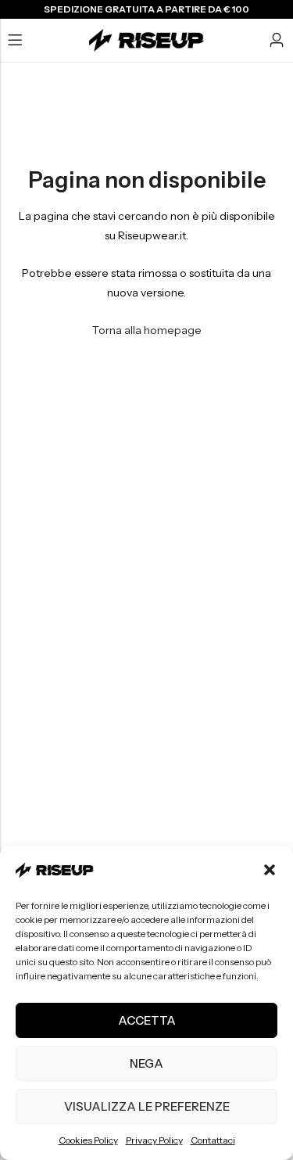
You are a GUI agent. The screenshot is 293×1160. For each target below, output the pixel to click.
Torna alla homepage (147, 330)
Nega (146, 1063)
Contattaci (213, 1140)
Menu (15, 40)
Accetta (147, 1020)
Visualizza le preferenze (147, 1106)
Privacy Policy (154, 1140)
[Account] (276, 40)
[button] (269, 870)
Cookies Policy (88, 1140)
